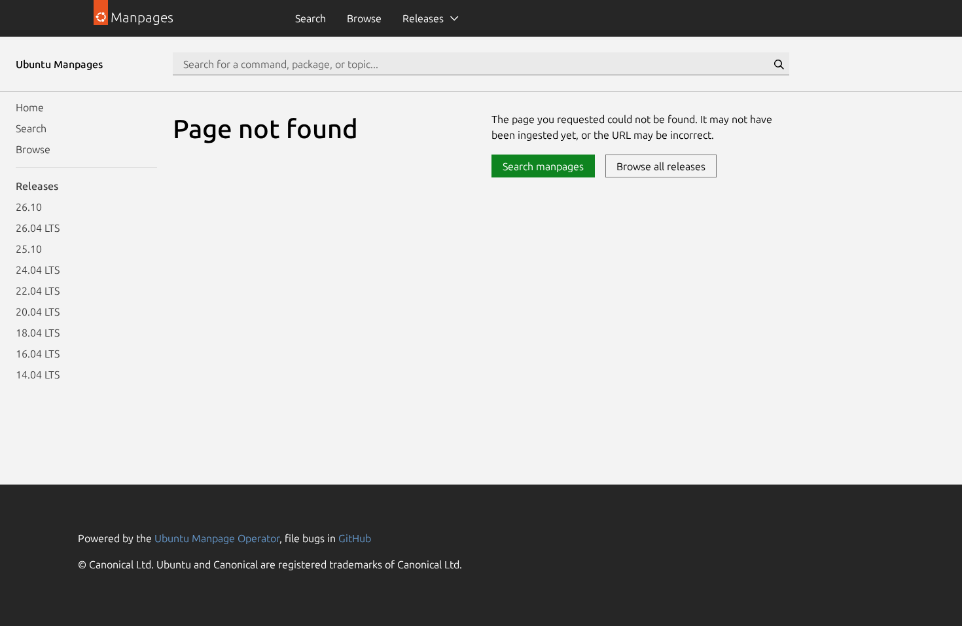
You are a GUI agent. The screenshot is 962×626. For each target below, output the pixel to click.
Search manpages (543, 166)
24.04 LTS (38, 270)
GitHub (354, 538)
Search (310, 18)
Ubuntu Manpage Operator (216, 538)
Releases (423, 18)
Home (30, 107)
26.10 (29, 207)
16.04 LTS (38, 353)
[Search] (778, 64)
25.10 (29, 249)
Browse (364, 18)
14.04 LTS (38, 374)
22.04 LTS (38, 291)
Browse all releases (660, 166)
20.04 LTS (38, 312)
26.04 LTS (38, 228)
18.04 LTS (38, 333)
